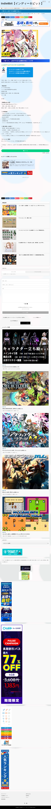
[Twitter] (25, 803)
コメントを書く (37, 13)
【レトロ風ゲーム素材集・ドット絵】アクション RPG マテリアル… (32, 205)
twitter (45, 1)
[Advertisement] (25, 187)
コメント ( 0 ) (13, 271)
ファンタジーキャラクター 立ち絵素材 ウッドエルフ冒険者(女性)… (32, 230)
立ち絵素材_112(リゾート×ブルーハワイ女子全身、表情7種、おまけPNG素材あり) (14, 318)
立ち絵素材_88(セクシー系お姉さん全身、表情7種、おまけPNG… (31, 242)
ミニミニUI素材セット (37, 317)
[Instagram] (26, 803)
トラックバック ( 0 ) (37, 271)
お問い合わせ (28, 793)
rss (43, 1)
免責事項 (27, 795)
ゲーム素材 (31, 13)
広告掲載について (4, 795)
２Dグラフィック (8, 13)
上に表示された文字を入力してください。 (25, 307)
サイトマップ (3, 793)
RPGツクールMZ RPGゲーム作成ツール (10, 492)
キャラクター (14, 13)
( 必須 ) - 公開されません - (8, 284)
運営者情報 (3, 799)
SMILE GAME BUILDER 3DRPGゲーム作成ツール (12, 408)
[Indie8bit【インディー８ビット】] (22, 3)
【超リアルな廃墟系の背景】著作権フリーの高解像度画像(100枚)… (32, 254)
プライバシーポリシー (5, 797)
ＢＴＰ (47, 152)
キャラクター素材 (26, 13)
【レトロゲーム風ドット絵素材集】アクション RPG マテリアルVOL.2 (16, 534)
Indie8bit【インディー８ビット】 (25, 807)
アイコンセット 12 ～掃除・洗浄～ (25, 217)
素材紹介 (20, 13)
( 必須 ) (4, 280)
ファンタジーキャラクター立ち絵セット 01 (10, 366)
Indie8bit (43, 13)
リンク (27, 797)
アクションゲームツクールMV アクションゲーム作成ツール (14, 450)
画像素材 (17, 13)
